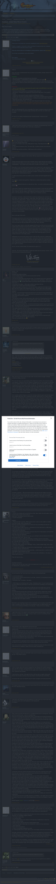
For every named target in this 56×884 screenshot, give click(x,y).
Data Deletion (20, 465)
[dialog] (28, 442)
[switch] (45, 440)
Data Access (28, 465)
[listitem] (28, 437)
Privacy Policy (36, 465)
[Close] (51, 418)
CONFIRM (18, 460)
